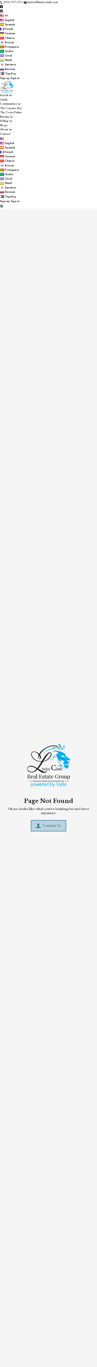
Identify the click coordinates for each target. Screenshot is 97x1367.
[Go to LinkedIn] (1, 11)
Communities (8, 104)
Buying (4, 117)
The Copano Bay (11, 108)
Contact (5, 134)
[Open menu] (1, 206)
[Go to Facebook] (1, 6)
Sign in (15, 78)
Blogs (4, 125)
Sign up (5, 78)
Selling (4, 121)
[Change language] (4, 16)
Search (4, 95)
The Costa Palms (11, 112)
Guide (4, 99)
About (4, 129)
